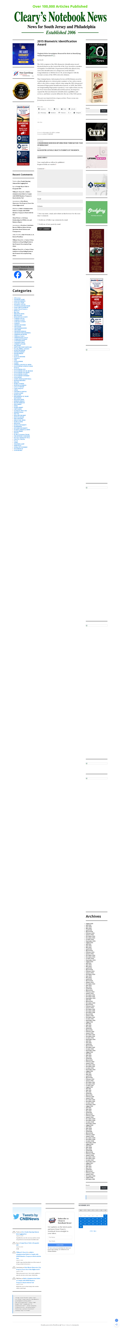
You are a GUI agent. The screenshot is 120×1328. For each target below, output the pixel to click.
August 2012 (89, 1071)
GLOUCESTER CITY (19, 369)
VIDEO (16, 442)
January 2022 (90, 993)
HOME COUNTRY (19, 383)
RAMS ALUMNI (18, 422)
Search (88, 108)
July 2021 (88, 1000)
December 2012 (90, 1065)
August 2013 (89, 1052)
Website (40, 206)
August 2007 (89, 1163)
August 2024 (89, 961)
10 (85, 1218)
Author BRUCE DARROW (21, 307)
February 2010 (90, 1115)
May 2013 (88, 1057)
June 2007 (89, 1166)
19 (93, 1221)
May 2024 (89, 966)
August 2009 (89, 1125)
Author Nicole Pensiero (20, 309)
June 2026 (89, 927)
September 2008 (91, 1142)
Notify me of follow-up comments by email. (53, 220)
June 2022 (89, 985)
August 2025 (89, 942)
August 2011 (89, 1087)
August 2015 (89, 1022)
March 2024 (89, 969)
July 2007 (88, 1165)
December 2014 (90, 1035)
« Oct (91, 1231)
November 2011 (90, 1084)
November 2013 (90, 1047)
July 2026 (88, 925)
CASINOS (17, 323)
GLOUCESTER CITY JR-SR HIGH (23, 371)
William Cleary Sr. (18, 240)
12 (93, 1218)
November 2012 (90, 1066)
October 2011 (90, 1085)
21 (101, 1221)
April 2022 (89, 988)
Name (39, 191)
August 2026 (89, 923)
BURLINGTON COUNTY (21, 317)
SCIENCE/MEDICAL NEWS (22, 429)
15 (105, 1218)
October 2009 (90, 1122)
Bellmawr (17, 310)
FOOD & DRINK (18, 361)
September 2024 (91, 960)
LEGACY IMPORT (48, 134)
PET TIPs (16, 414)
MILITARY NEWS (19, 399)
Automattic (75, 1325)
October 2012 (90, 1068)
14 (101, 1218)
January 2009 (90, 1136)
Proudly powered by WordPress (50, 1325)
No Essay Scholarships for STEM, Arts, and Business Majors (22, 220)
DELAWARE (17, 345)
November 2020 (90, 1003)
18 (89, 1221)
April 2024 (89, 968)
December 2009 (90, 1119)
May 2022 (89, 987)
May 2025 (88, 947)
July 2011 (88, 1088)
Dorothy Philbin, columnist (21, 349)
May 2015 (88, 1027)
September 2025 (90, 941)
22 (105, 1221)
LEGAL (16, 390)
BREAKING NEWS (19, 314)
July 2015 (88, 1023)
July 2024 (88, 963)
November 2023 (90, 974)
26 (93, 1224)
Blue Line (16, 312)
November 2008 (90, 1139)
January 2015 (89, 1033)
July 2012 (88, 1073)
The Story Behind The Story (22, 437)
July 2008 (88, 1146)
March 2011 (89, 1095)
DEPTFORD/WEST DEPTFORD (23, 347)
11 (89, 1218)
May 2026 (89, 928)
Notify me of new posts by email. (50, 224)
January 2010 (90, 1117)
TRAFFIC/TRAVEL (19, 439)
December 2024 (90, 955)
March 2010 (89, 1114)
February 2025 (90, 952)
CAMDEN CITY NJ (19, 318)
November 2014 (90, 1036)
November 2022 (90, 984)
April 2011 (89, 1093)
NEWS (16, 406)
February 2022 (90, 992)
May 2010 (88, 1111)
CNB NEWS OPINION (20, 331)
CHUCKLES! (17, 326)
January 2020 (90, 1008)
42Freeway (17, 298)
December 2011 (90, 1082)
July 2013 (88, 1054)
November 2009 (90, 1120)
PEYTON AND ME (19, 417)
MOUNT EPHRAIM (19, 403)
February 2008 (90, 1154)
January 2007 (90, 1174)
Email (39, 199)
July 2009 (88, 1127)
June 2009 (89, 1128)
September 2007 (91, 1161)
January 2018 (89, 1015)
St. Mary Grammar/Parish (21, 434)
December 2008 (90, 1138)
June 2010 (89, 1109)
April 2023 (89, 979)
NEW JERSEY (18, 404)
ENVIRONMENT (18, 353)
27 (97, 1224)
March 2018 (89, 1014)
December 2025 (90, 936)
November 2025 (90, 938)
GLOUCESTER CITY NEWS (21, 372)
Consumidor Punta (19, 342)
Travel (16, 441)
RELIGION (17, 423)
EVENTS (16, 355)
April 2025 (89, 949)
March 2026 (89, 931)
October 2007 (90, 1160)
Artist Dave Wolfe (19, 303)
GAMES (16, 363)
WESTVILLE (17, 445)
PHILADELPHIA (18, 418)
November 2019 (90, 1011)
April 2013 (89, 1058)
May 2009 (89, 1130)
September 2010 (90, 1104)
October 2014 (90, 1038)
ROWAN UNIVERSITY (20, 425)
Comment (41, 168)
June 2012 (88, 1074)
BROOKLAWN (18, 315)
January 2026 (90, 935)
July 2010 (88, 1108)
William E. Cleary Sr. (18, 192)
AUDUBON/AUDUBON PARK (22, 306)
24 (85, 1224)
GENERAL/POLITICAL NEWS (22, 364)
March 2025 (89, 950)
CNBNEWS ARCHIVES (20, 334)
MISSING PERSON (19, 401)
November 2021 (90, 996)
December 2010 (90, 1100)
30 (81, 1226)
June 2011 (88, 1090)
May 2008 (89, 1149)
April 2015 (89, 1028)
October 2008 (90, 1141)
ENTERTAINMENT (19, 352)
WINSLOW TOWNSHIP (20, 447)
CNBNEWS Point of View (21, 337)
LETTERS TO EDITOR (20, 391)
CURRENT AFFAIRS (19, 344)
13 (97, 1218)
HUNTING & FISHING (20, 385)
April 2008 (89, 1150)
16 (80, 1221)
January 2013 (89, 1063)
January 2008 (90, 1155)
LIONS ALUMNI (18, 393)
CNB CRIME (17, 330)
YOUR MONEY (18, 450)
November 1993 (90, 1179)
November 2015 (90, 1017)
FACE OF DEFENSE (19, 356)
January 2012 (89, 1081)
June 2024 (89, 965)
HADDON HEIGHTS (19, 380)
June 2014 (88, 1042)
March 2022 (89, 990)
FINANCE (17, 358)
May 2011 (88, 1092)
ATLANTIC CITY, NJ (19, 304)
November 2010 (90, 1101)
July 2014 (88, 1041)
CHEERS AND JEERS (20, 325)
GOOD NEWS (18, 377)
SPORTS (16, 433)
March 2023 (89, 981)
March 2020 (89, 1004)
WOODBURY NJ (18, 449)
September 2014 (90, 1039)
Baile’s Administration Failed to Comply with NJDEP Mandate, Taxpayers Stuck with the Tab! (28, 1280)
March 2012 (89, 1077)
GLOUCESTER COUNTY (21, 374)
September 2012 (90, 1069)
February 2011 (90, 1096)
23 (81, 1224)
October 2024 (90, 958)
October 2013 (90, 1049)
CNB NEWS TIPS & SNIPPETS (22, 333)
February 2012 (90, 1079)
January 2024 (90, 973)
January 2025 (90, 954)
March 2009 (89, 1133)
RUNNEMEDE (18, 426)
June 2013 (88, 1055)
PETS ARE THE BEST (20, 415)
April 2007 (89, 1169)
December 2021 (90, 995)
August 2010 (89, 1106)
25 (89, 1224)
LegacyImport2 (18, 388)
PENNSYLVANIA (18, 412)
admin (58, 132)
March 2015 (89, 1030)
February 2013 (90, 1061)
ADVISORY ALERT (19, 299)
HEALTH (16, 382)
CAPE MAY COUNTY (20, 322)
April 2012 (89, 1076)
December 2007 (90, 1157)
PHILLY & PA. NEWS (19, 420)
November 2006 (90, 1176)
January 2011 (89, 1098)
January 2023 (90, 982)
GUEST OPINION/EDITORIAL (22, 379)
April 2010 (89, 1112)
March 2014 (89, 1046)
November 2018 (90, 1012)
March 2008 (89, 1152)
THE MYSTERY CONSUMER (22, 436)
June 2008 (89, 1147)
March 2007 (89, 1171)
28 (101, 1224)
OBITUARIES (18, 409)
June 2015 (88, 1025)
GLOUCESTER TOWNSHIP (21, 376)
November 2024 (90, 957)
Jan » (95, 1231)
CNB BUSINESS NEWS (20, 328)
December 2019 (90, 1009)
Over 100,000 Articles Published (60, 6)
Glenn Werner (17, 218)
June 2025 (89, 946)
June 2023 (89, 976)
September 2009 (91, 1123)
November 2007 (90, 1158)
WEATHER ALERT (19, 444)
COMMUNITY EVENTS (20, 339)
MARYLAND (17, 395)
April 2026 (89, 930)
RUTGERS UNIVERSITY (20, 428)
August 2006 (89, 1177)
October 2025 (90, 939)
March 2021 (89, 1001)
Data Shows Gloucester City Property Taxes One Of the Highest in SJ (23, 203)
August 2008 (89, 1144)
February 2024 (90, 971)
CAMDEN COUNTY (19, 320)
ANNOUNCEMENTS (19, 301)
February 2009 (90, 1135)
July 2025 (88, 944)
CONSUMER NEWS (19, 341)
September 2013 (90, 1050)
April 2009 (89, 1131)
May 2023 (89, 977)
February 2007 (90, 1173)
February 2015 (90, 1031)
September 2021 (90, 998)
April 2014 (89, 1044)
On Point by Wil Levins (20, 410)
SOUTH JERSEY (18, 431)
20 (97, 1221)
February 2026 (90, 933)
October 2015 (90, 1019)
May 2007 (89, 1168)
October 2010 (90, 1103)
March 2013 (89, 1060)
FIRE (15, 360)
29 (105, 1224)
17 (85, 1221)
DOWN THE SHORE (19, 350)
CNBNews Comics (19, 336)
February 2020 (90, 1006)
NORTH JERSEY (18, 407)
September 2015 (90, 1020)
